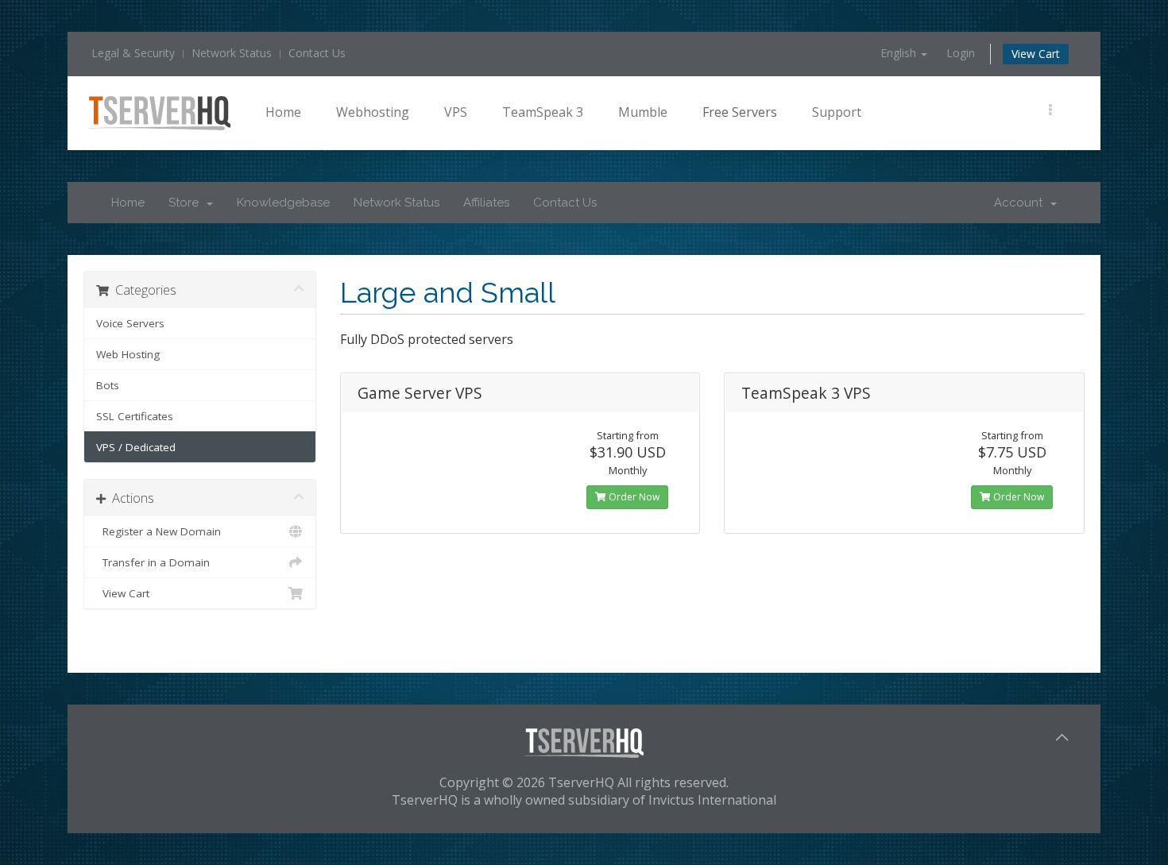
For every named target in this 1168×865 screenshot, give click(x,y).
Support (836, 112)
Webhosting (372, 112)
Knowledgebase (283, 202)
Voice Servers (130, 323)
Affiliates (486, 202)
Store (186, 202)
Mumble (642, 112)
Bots (107, 385)
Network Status (231, 52)
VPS (455, 112)
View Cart (1035, 53)
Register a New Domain (158, 531)
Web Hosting (128, 354)
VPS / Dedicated (136, 447)
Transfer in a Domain (153, 562)
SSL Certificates (134, 416)
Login (960, 52)
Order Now (632, 497)
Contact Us (317, 52)
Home (283, 112)
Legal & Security (133, 52)
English (899, 52)
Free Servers (739, 112)
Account (1021, 202)
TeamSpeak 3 (542, 112)
